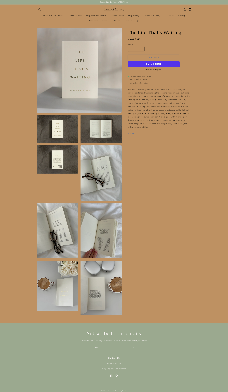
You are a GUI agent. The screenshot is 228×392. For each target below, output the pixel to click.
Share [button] (132, 133)
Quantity (131, 44)
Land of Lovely (110, 391)
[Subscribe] (132, 347)
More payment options (154, 69)
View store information (139, 83)
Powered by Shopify (121, 391)
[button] (39, 9)
